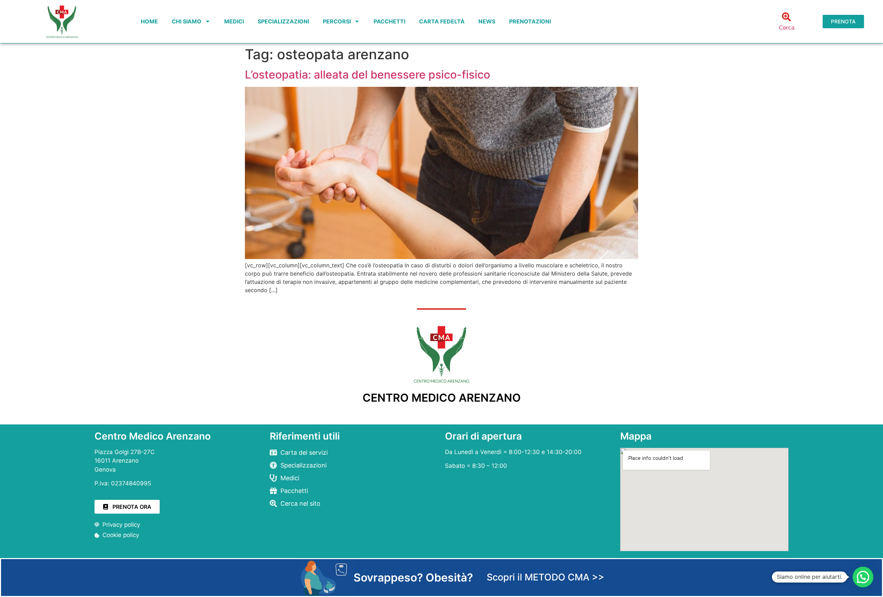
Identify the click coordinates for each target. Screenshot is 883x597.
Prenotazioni (530, 21)
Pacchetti (389, 21)
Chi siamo (186, 21)
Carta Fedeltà (442, 21)
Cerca (786, 27)
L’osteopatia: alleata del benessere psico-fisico (367, 74)
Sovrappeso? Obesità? (413, 577)
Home (149, 21)
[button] (863, 577)
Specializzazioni (283, 21)
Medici (234, 21)
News (486, 21)
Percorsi (337, 21)
